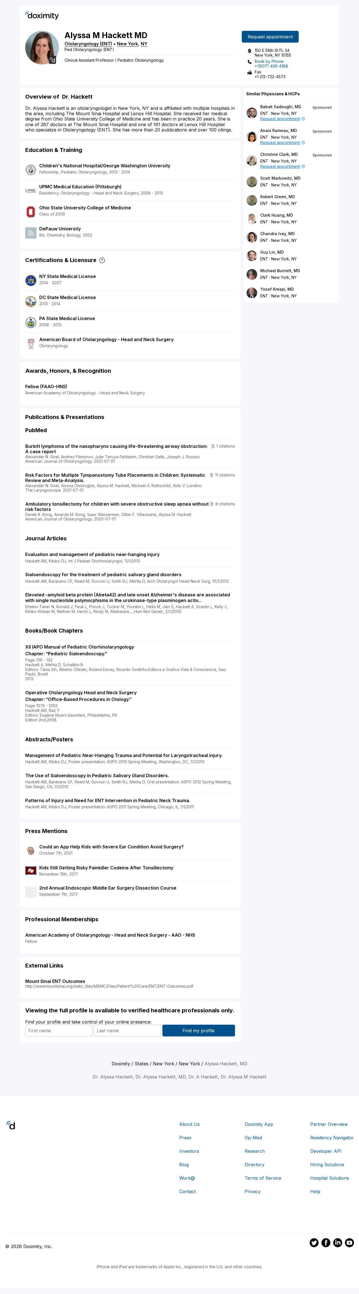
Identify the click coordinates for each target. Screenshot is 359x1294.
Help (315, 1191)
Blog (184, 1164)
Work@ (187, 1178)
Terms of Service (263, 1178)
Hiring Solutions (327, 1164)
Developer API (326, 1151)
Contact (187, 1191)
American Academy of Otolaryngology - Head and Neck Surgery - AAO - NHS (110, 935)
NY (144, 44)
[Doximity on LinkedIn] (337, 1243)
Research (255, 1151)
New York (127, 44)
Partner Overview (329, 1124)
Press (185, 1137)
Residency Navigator (332, 1137)
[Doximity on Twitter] (314, 1243)
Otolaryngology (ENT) (88, 44)
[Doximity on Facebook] (325, 1243)
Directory (254, 1164)
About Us (189, 1124)
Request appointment (270, 37)
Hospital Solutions (329, 1178)
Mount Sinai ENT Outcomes (55, 981)
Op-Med (253, 1137)
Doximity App (259, 1124)
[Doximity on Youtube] (349, 1243)
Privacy (253, 1191)
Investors (189, 1151)
